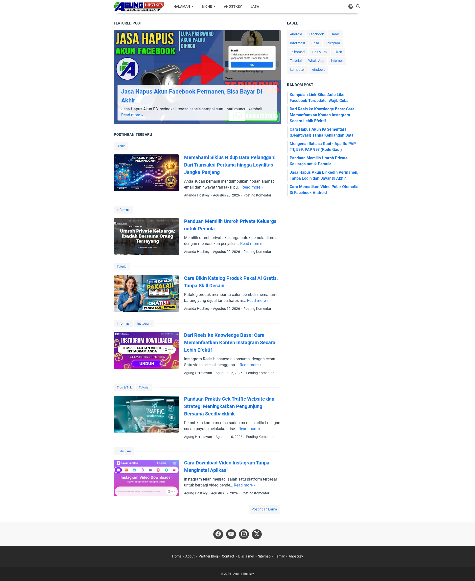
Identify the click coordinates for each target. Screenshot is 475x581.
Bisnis (121, 146)
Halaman (181, 6)
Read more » (132, 115)
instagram (144, 323)
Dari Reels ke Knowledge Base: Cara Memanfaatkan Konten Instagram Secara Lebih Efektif (229, 342)
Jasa (254, 6)
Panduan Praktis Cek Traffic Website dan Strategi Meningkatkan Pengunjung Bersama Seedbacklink (229, 406)
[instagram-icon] (244, 534)
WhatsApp (316, 61)
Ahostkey (233, 6)
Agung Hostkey (243, 574)
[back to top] (465, 570)
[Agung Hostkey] (139, 6)
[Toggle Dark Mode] (351, 6)
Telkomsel (297, 52)
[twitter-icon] (257, 534)
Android (296, 34)
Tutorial (122, 266)
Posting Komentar (257, 195)
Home (176, 556)
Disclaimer (246, 556)
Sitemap (264, 556)
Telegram (333, 43)
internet (337, 61)
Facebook (316, 34)
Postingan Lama (264, 509)
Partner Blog (208, 556)
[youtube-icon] (231, 534)
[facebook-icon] (218, 534)
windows (318, 70)
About (190, 556)
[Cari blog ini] (358, 6)
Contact (228, 556)
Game (335, 34)
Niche (207, 6)
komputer (297, 70)
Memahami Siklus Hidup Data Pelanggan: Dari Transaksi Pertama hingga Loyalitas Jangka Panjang (230, 164)
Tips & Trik (124, 387)
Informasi (123, 210)
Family (280, 556)
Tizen (338, 52)
